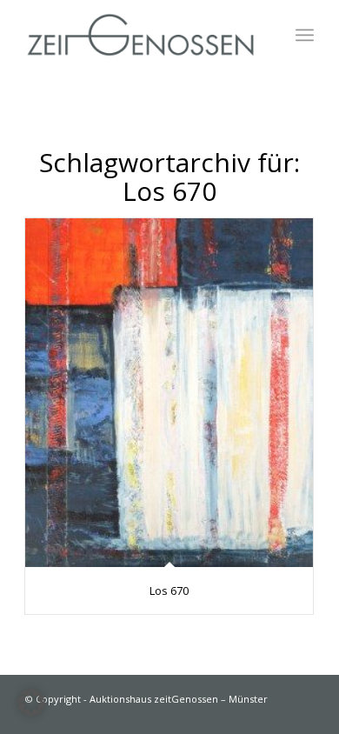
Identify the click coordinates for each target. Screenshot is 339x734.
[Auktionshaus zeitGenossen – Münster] (140, 35)
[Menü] (305, 35)
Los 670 (169, 590)
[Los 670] (169, 392)
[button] (31, 702)
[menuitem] (305, 35)
